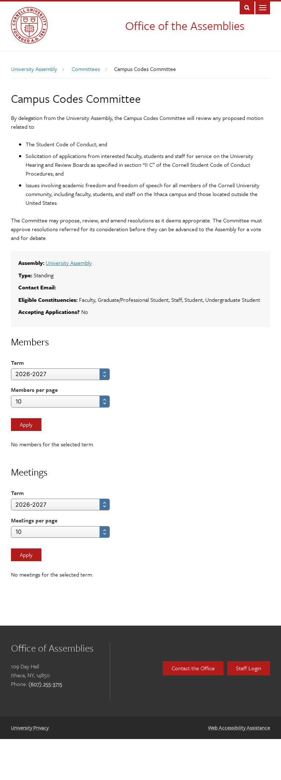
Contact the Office (193, 668)
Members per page (34, 390)
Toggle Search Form (247, 7)
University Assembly (34, 69)
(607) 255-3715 (45, 684)
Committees (86, 69)
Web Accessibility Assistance (239, 727)
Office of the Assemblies (184, 25)
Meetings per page (34, 520)
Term (17, 363)
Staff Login (248, 668)
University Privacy (30, 727)
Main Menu (262, 7)
